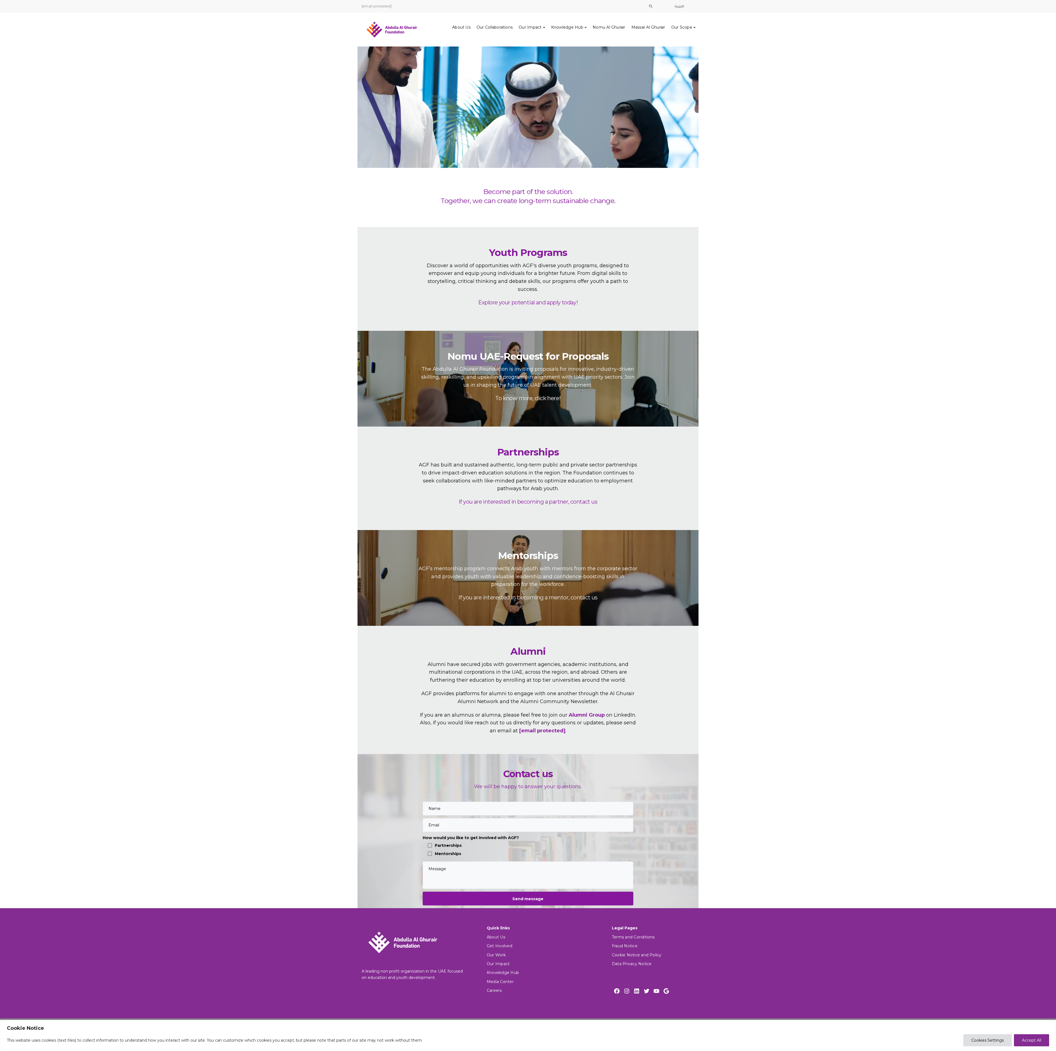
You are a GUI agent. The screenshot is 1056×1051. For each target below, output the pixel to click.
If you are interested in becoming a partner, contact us (528, 501)
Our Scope (681, 27)
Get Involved (499, 945)
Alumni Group (587, 715)
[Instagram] (627, 991)
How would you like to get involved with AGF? (471, 837)
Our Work (496, 954)
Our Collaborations (495, 27)
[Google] (666, 991)
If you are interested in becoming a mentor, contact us (528, 597)
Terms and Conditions (633, 937)
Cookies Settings (987, 1040)
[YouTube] (656, 991)
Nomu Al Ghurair (609, 27)
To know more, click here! (527, 398)
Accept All (1031, 1040)
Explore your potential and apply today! (528, 302)
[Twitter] (646, 991)
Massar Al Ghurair (648, 27)
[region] (528, 1035)
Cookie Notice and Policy (637, 954)
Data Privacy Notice (631, 963)
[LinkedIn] (637, 991)
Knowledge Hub (567, 27)
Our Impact (530, 27)
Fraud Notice (624, 945)
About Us (461, 27)
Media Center (500, 981)
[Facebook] (617, 991)
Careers (494, 990)
